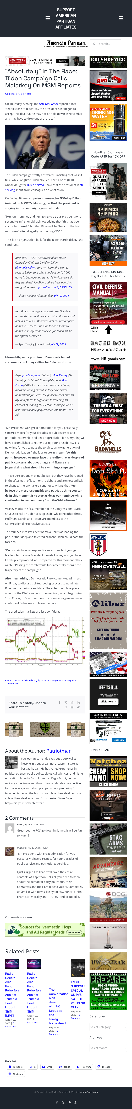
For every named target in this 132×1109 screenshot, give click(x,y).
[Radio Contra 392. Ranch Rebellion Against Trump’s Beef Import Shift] (34, 961)
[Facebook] (60, 702)
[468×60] (45, 57)
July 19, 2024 (61, 296)
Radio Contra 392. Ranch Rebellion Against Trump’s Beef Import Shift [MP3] (12, 995)
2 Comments (11, 683)
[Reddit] (72, 702)
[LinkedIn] (78, 702)
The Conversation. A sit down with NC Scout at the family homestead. (59, 1006)
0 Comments (10, 1025)
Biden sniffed (35, 185)
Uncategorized (69, 680)
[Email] (72, 707)
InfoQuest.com (90, 1092)
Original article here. (18, 94)
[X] (66, 702)
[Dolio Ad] (45, 723)
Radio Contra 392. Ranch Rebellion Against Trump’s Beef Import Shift (34, 992)
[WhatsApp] (66, 707)
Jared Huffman (31, 375)
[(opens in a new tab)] (78, 961)
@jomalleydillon (25, 267)
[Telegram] (78, 707)
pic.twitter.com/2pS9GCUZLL (55, 287)
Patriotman (14, 680)
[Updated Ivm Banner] (45, 924)
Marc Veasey (60, 375)
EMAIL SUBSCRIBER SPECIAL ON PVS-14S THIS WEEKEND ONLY (80, 994)
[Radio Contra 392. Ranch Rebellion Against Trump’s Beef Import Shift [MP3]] (12, 961)
